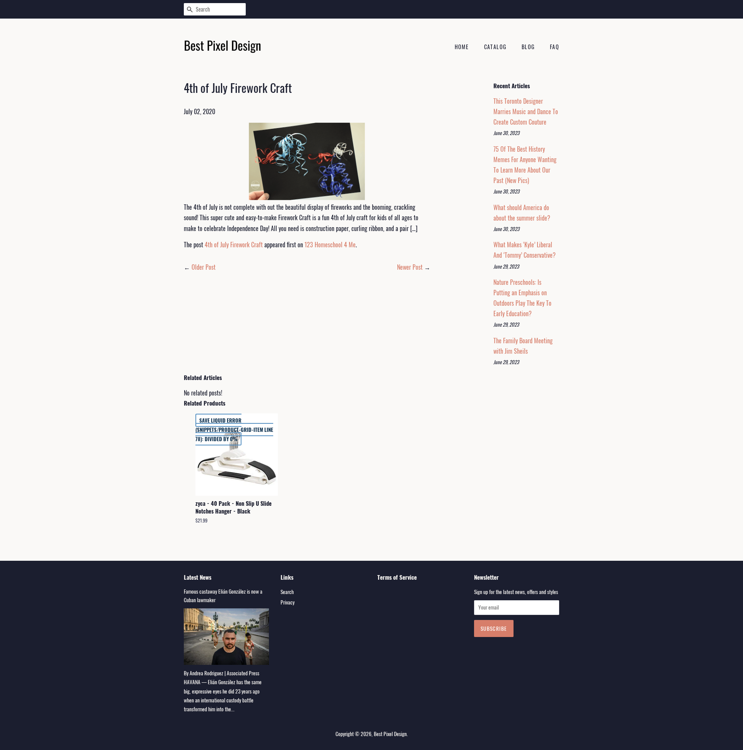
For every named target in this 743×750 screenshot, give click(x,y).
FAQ (554, 47)
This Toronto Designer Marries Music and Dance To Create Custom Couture (525, 111)
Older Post (204, 267)
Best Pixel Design (390, 734)
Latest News (197, 577)
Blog (528, 47)
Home (462, 47)
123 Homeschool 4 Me (330, 244)
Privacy (287, 602)
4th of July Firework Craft (234, 244)
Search (287, 592)
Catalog (495, 47)
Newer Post (410, 267)
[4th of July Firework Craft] (307, 161)
